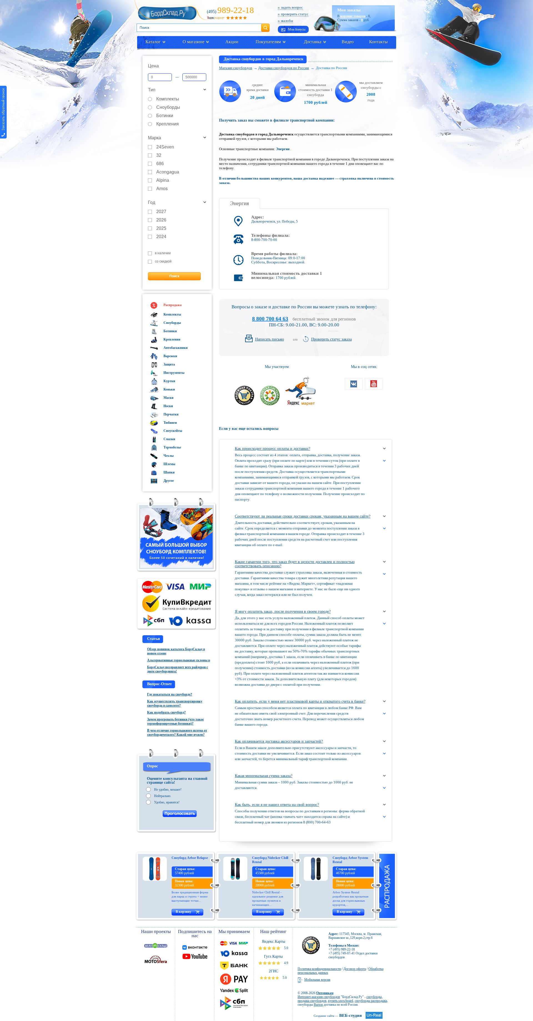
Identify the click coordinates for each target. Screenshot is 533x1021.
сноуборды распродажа (371, 1001)
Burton (318, 1005)
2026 (161, 220)
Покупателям (268, 41)
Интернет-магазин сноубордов (319, 997)
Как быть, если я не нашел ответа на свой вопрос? (277, 805)
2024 (161, 237)
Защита (169, 364)
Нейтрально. (162, 796)
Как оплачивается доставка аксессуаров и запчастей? (279, 741)
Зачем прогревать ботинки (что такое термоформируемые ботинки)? (175, 721)
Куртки (169, 381)
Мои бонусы (296, 29)
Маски (168, 398)
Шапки (169, 472)
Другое (168, 481)
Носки (168, 406)
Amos (162, 189)
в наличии (163, 253)
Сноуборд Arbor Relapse (190, 858)
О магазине (193, 41)
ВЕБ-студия (338, 1015)
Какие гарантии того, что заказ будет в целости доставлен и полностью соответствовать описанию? (295, 564)
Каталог (153, 41)
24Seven (165, 147)
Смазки (169, 439)
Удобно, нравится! (167, 802)
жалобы (287, 21)
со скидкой (163, 261)
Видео (348, 41)
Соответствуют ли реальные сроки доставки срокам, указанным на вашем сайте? (302, 516)
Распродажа (172, 305)
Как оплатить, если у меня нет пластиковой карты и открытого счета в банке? (300, 701)
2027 (161, 212)
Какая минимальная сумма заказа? (263, 776)
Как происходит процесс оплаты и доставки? (272, 449)
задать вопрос (292, 7)
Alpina (162, 180)
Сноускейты (172, 431)
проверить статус (294, 14)
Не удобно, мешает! (168, 789)
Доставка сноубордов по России (283, 68)
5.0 (285, 948)
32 (158, 155)
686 (160, 164)
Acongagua (167, 172)
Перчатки (170, 414)
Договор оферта (354, 969)
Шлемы (169, 464)
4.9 (285, 963)
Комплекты (167, 99)
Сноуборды (168, 107)
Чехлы (168, 456)
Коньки (169, 389)
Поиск (265, 25)
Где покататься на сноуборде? (169, 694)
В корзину (183, 912)
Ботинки (164, 116)
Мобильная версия (317, 980)
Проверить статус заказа (331, 339)
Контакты (378, 41)
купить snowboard (340, 1001)
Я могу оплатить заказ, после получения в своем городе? (283, 611)
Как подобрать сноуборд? (166, 712)
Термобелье (172, 447)
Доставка (312, 41)
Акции (231, 41)
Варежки (170, 356)
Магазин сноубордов (235, 68)
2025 (161, 228)
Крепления (167, 124)
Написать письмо (269, 339)
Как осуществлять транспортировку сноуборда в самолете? (174, 703)
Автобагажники (175, 348)
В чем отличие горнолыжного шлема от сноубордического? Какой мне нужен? (177, 732)
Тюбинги (170, 423)
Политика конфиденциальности (319, 969)
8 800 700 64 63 (270, 319)
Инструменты (173, 373)
